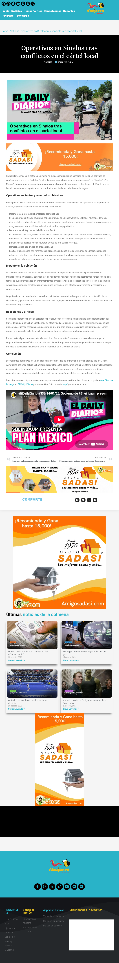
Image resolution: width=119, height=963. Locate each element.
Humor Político (33, 11)
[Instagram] (8, 4)
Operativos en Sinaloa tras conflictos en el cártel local (51, 31)
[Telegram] (23, 4)
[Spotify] (28, 4)
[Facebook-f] (37, 886)
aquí (65, 384)
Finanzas (7, 15)
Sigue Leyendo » (16, 660)
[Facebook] (4, 4)
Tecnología (22, 15)
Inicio (5, 11)
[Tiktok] (13, 4)
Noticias (16, 11)
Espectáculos (52, 11)
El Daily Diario (25, 384)
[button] (77, 500)
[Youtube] (18, 4)
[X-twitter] (33, 4)
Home (5, 31)
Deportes (69, 11)
